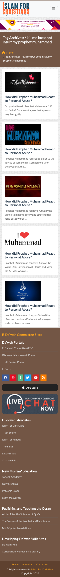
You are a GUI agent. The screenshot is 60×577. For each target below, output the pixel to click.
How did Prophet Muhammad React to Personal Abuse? (30, 98)
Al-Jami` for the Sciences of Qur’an (21, 514)
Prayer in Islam (10, 490)
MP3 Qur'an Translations (16, 528)
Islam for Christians (13, 425)
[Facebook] (5, 377)
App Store (32, 387)
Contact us (42, 564)
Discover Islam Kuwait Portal (18, 355)
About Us (27, 564)
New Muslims (10, 483)
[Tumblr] (20, 377)
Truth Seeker (9, 432)
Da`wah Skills (9, 544)
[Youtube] (35, 377)
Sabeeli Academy (12, 476)
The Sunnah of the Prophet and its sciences (26, 521)
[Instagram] (13, 377)
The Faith (7, 446)
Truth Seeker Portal (13, 362)
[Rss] (43, 377)
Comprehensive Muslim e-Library (21, 551)
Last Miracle (9, 453)
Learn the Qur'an (11, 497)
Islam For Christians (42, 569)
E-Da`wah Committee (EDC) (18, 348)
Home (15, 564)
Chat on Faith (9, 460)
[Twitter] (27, 377)
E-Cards (6, 369)
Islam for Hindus (11, 439)
